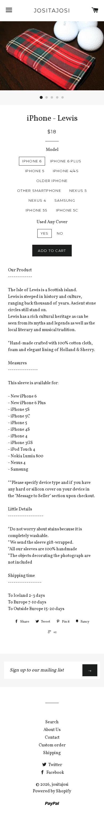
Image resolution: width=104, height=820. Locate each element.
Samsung (64, 200)
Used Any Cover (52, 222)
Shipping (52, 753)
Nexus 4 (37, 200)
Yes (45, 233)
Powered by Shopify (52, 791)
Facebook (55, 773)
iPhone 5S (37, 210)
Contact (52, 738)
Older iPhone (52, 181)
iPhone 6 (32, 161)
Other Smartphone (39, 190)
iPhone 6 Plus (66, 161)
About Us (52, 730)
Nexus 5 (78, 190)
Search (52, 722)
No (60, 233)
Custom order (52, 745)
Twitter (54, 765)
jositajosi (52, 10)
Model (52, 150)
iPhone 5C (67, 210)
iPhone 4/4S (66, 171)
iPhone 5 (34, 171)
